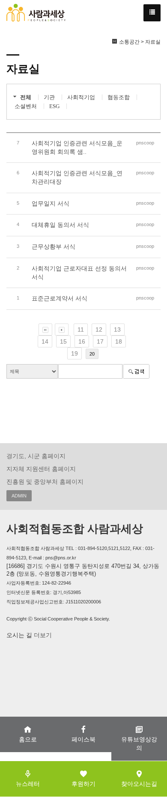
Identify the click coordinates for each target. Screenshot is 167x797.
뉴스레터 (28, 783)
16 (81, 341)
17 (100, 341)
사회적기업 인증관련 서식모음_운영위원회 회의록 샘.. (77, 147)
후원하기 (83, 783)
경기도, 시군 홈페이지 (36, 456)
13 (117, 329)
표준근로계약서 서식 (59, 298)
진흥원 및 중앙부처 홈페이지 (45, 481)
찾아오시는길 (139, 783)
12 (98, 329)
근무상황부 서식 (53, 246)
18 (118, 341)
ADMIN (19, 495)
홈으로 (28, 739)
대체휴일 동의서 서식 (60, 224)
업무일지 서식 (50, 203)
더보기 (42, 635)
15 (63, 341)
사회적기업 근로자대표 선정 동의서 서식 (79, 272)
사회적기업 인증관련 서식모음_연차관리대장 (77, 177)
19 (74, 353)
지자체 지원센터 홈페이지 (41, 468)
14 (45, 341)
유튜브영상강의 (139, 743)
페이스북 (83, 739)
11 (81, 329)
